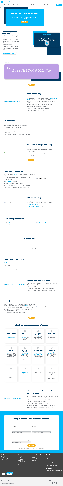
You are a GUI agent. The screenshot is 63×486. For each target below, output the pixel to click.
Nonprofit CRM (34, 456)
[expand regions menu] (45, 4)
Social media (34, 460)
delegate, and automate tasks (13, 222)
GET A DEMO (59, 4)
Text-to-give (33, 457)
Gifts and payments (4, 465)
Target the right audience (51, 353)
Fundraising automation (4, 458)
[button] (4, 4)
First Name (13, 422)
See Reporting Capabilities (9, 53)
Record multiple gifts (24, 372)
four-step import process (25, 337)
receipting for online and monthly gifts (39, 208)
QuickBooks (33, 459)
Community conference (21, 463)
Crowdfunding (34, 462)
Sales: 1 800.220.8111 (49, 461)
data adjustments (51, 336)
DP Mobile (27, 241)
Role (12, 440)
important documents (24, 354)
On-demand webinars (21, 459)
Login (54, 4)
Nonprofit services (20, 460)
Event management (8, 181)
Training (19, 457)
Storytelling (3, 456)
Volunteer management (4, 466)
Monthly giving (7, 262)
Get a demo (31, 84)
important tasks (37, 373)
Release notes (20, 464)
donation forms (16, 174)
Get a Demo (9, 473)
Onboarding (20, 456)
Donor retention (3, 457)
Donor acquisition (3, 460)
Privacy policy (48, 456)
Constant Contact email (35, 461)
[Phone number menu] (48, 4)
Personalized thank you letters (33, 206)
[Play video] (47, 43)
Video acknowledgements (33, 204)
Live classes (19, 458)
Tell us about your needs (16, 435)
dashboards (35, 148)
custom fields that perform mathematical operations (38, 353)
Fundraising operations (21, 461)
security (26, 305)
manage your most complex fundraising (11, 376)
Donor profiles (7, 124)
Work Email (34, 426)
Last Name (34, 422)
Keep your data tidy (37, 336)
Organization (14, 426)
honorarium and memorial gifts (11, 353)
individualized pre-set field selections (12, 337)
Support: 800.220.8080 (50, 462)
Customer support (21, 462)
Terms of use (48, 457)
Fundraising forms (34, 458)
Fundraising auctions (4, 459)
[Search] (51, 4)
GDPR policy (48, 458)
